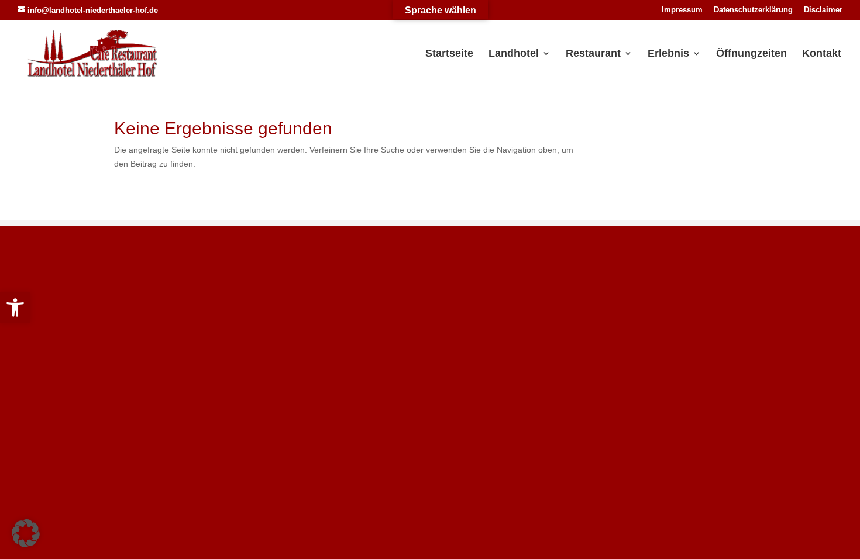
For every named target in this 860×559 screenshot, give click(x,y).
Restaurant (593, 54)
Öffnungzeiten (751, 54)
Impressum (682, 10)
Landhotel (514, 54)
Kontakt (821, 54)
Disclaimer (823, 10)
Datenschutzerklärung (753, 10)
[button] (15, 307)
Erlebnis (668, 54)
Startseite (449, 54)
